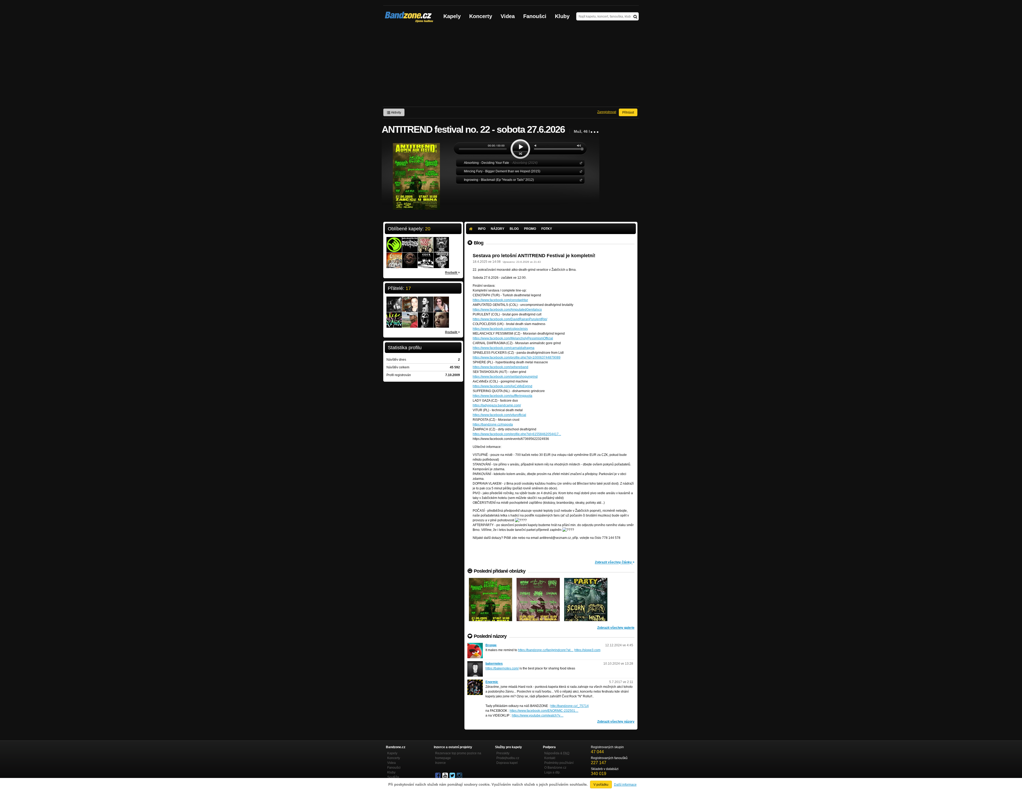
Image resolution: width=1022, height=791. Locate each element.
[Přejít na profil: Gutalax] (394, 257)
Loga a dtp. (552, 772)
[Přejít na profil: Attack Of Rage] (425, 241)
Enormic (491, 682)
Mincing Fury (580, 171)
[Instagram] (460, 775)
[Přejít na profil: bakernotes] (475, 663)
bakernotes (494, 663)
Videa (508, 16)
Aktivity (395, 112)
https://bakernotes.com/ (502, 668)
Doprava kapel (507, 763)
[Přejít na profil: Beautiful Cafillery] (441, 257)
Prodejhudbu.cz (507, 758)
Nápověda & (556, 753)
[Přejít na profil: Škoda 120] (394, 241)
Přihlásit (628, 112)
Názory (497, 229)
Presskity (502, 753)
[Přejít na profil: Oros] (425, 257)
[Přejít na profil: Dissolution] (410, 241)
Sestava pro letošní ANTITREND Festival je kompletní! (534, 255)
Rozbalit (452, 272)
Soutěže (393, 777)
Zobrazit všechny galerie (615, 628)
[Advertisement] (511, 67)
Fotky (546, 229)
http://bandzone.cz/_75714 (569, 706)
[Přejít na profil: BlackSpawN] (394, 316)
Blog (514, 229)
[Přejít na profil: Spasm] (410, 257)
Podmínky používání (559, 763)
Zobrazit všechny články (614, 562)
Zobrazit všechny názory (615, 721)
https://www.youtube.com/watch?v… (537, 715)
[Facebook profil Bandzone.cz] (438, 775)
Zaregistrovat (606, 112)
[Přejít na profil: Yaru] (425, 301)
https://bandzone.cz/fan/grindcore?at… (546, 650)
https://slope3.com (587, 650)
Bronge (491, 645)
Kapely (452, 16)
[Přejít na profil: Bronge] (475, 645)
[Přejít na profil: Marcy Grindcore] (425, 316)
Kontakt (549, 758)
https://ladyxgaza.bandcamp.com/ (497, 405)
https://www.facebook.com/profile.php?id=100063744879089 (517, 357)
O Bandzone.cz (555, 767)
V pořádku (601, 784)
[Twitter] (453, 775)
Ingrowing (580, 180)
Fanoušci (534, 16)
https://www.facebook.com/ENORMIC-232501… (544, 711)
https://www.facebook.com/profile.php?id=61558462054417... (517, 434)
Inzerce (440, 763)
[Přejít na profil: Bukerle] (441, 316)
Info (481, 229)
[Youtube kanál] (445, 775)
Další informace (625, 784)
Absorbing (580, 162)
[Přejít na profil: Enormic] (475, 682)
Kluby (562, 16)
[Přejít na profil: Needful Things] (441, 241)
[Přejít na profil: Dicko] (394, 301)
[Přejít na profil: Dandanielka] (410, 301)
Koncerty (480, 16)
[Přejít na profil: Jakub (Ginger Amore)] (441, 301)
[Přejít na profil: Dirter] (410, 316)
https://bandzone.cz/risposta (493, 424)
